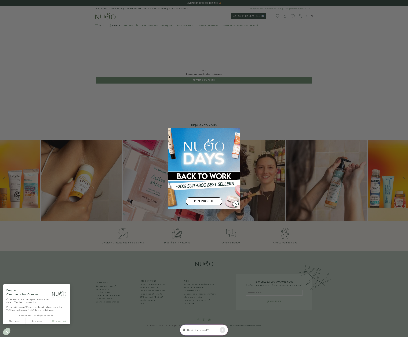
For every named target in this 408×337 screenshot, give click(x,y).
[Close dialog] (236, 204)
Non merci (14, 321)
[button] (7, 331)
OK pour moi (59, 321)
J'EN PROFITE (204, 201)
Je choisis (37, 321)
